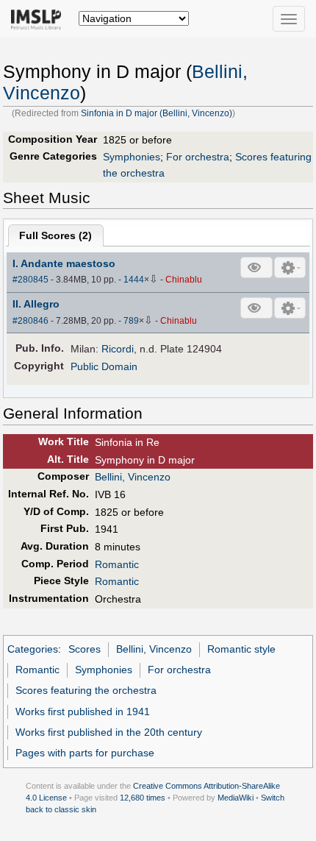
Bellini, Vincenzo (132, 477)
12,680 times (142, 797)
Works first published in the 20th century (108, 732)
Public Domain (104, 366)
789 (131, 321)
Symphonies (131, 157)
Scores (84, 649)
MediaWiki (236, 797)
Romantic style (241, 649)
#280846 (30, 321)
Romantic (117, 564)
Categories (32, 649)
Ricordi (117, 349)
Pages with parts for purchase (84, 753)
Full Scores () (55, 235)
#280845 (30, 279)
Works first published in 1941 (82, 711)
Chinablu (183, 279)
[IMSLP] (39, 18)
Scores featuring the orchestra (86, 690)
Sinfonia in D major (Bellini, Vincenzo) (156, 113)
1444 (133, 279)
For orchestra (197, 157)
